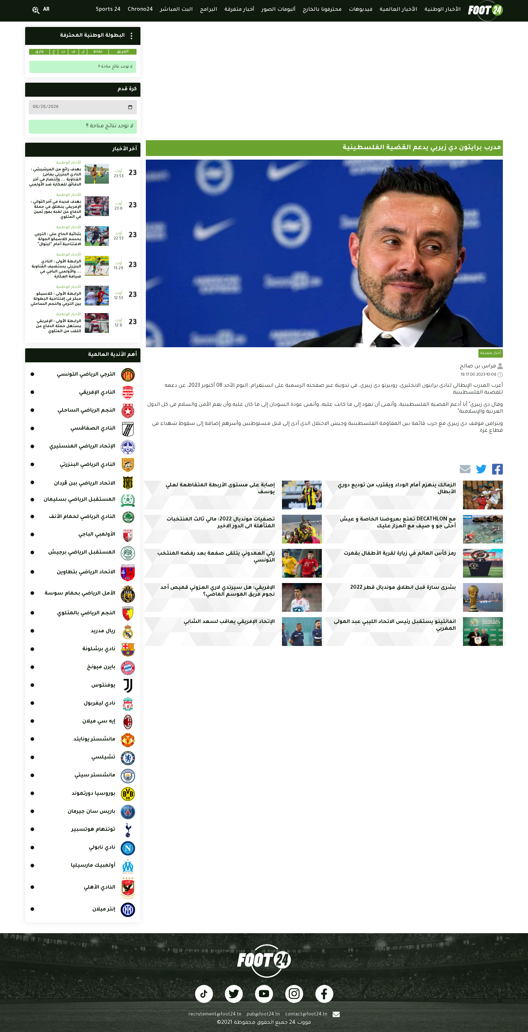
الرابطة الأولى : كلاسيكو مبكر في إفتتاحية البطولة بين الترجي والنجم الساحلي (56, 299)
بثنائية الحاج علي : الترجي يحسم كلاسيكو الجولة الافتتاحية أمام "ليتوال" (57, 239)
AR (46, 10)
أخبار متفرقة (490, 353)
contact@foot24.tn (306, 1014)
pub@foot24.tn (263, 1014)
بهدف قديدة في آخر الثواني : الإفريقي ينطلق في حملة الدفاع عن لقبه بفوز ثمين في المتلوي (56, 209)
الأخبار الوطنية (68, 163)
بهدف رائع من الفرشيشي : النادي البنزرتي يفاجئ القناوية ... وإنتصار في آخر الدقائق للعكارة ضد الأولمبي (55, 177)
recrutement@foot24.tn (215, 1014)
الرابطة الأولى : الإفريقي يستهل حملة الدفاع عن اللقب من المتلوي (58, 326)
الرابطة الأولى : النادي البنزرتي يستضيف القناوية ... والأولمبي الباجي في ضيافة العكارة (56, 269)
